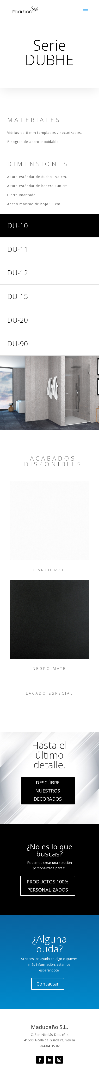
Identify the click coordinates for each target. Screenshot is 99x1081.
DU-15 (17, 296)
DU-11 (17, 249)
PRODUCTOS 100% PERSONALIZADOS (47, 885)
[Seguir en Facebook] (40, 1060)
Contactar (48, 984)
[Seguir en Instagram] (59, 1060)
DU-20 (17, 320)
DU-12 (17, 273)
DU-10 (17, 225)
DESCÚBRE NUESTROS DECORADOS (48, 790)
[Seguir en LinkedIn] (49, 1060)
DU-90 (17, 343)
